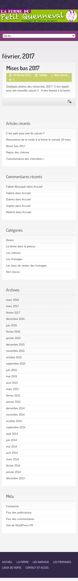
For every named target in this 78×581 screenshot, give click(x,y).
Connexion (12, 506)
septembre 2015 (15, 363)
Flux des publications (19, 512)
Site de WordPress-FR (19, 525)
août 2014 (12, 433)
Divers (10, 240)
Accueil (37, 186)
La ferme (22, 562)
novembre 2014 (15, 414)
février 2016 (13, 331)
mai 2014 (11, 446)
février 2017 (13, 312)
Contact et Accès (36, 568)
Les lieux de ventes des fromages (26, 265)
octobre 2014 (14, 421)
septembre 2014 (15, 427)
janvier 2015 (13, 401)
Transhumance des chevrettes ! (25, 158)
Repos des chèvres (17, 152)
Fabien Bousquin (16, 186)
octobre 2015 (14, 357)
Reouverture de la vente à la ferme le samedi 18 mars (38, 139)
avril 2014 (12, 452)
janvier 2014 (13, 472)
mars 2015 (12, 389)
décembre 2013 (15, 478)
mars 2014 (12, 459)
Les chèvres (13, 252)
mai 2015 (11, 376)
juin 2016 (11, 325)
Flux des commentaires (20, 519)
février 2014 (13, 465)
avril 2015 (12, 382)
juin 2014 (11, 440)
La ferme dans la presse (20, 246)
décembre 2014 (15, 408)
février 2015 (13, 395)
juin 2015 (11, 370)
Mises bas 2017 (23, 68)
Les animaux (41, 562)
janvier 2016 (13, 338)
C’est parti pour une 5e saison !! (25, 133)
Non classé (60, 75)
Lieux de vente (11, 568)
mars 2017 (12, 306)
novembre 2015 (15, 350)
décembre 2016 (15, 318)
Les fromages (14, 259)
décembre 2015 (15, 344)
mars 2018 (12, 299)
